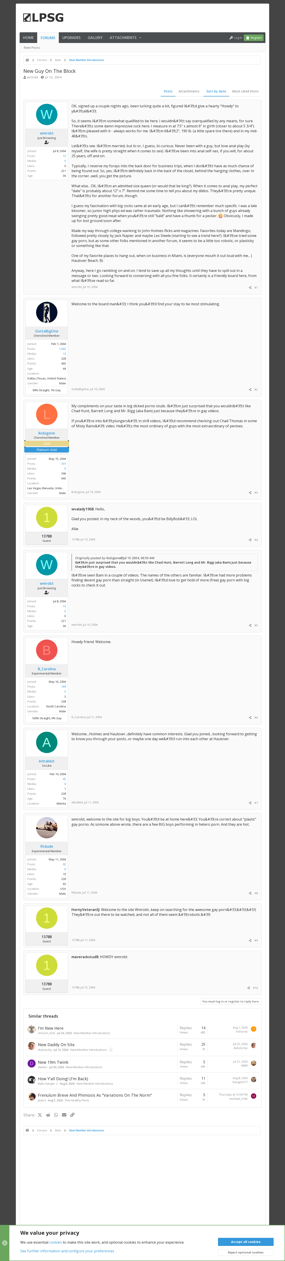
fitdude (76, 892)
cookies (55, 1242)
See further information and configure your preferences (67, 1251)
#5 (256, 625)
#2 (256, 389)
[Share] (250, 287)
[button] (140, 38)
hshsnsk (242, 1031)
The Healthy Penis (77, 1100)
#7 (256, 803)
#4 (256, 540)
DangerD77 (240, 1082)
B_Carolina (78, 717)
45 (64, 779)
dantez (42, 1067)
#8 (256, 893)
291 (63, 464)
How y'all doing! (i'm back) (63, 1078)
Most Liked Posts (245, 91)
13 (64, 156)
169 (63, 686)
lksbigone (78, 492)
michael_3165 (239, 1099)
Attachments (189, 91)
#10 (255, 988)
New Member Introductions (92, 1033)
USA (63, 889)
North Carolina (56, 706)
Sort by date (216, 91)
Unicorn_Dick (46, 1033)
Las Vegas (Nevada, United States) (50, 488)
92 (64, 864)
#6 (256, 717)
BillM (244, 1065)
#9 (256, 940)
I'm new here (50, 1028)
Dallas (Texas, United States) (46, 378)
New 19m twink (53, 1062)
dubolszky (45, 1050)
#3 (256, 493)
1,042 (62, 349)
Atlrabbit (77, 802)
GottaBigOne (80, 389)
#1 (256, 287)
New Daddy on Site (56, 1044)
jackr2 (42, 1100)
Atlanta (61, 803)
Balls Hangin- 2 (48, 1084)
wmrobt (32, 77)
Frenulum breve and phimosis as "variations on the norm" (95, 1095)
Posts (168, 91)
